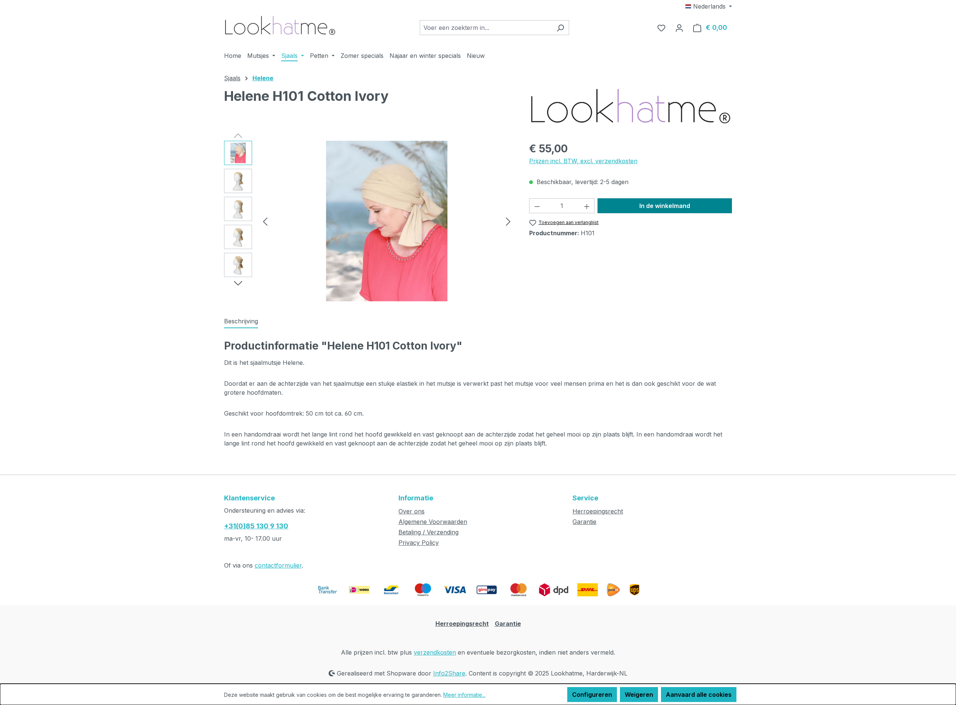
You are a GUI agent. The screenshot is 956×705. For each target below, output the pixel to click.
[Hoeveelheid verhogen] (587, 205)
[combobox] (486, 27)
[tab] (241, 321)
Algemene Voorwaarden (432, 521)
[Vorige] (265, 221)
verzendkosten (435, 652)
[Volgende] (508, 221)
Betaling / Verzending (428, 532)
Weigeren (639, 694)
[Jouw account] (679, 27)
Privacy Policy (418, 542)
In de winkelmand (664, 205)
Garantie (584, 521)
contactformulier (278, 565)
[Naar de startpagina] (280, 26)
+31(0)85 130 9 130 (256, 526)
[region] (369, 221)
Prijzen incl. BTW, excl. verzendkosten (583, 161)
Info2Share (449, 673)
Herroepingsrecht (597, 511)
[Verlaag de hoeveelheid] (537, 205)
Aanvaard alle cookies (699, 694)
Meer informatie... (464, 695)
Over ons (411, 511)
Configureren (592, 694)
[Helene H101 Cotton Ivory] (386, 221)
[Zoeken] (560, 27)
